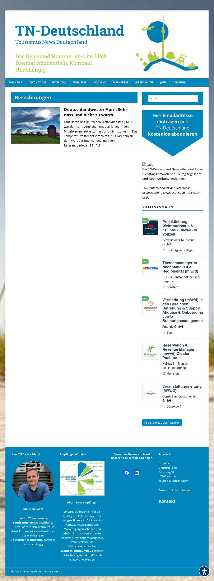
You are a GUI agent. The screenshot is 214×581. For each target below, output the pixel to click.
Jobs (163, 82)
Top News (15, 82)
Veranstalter (144, 82)
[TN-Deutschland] (107, 44)
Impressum (37, 571)
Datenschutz (52, 571)
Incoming (100, 82)
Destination (37, 82)
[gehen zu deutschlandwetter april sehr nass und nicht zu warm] (35, 141)
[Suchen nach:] (172, 98)
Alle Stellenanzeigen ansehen (162, 422)
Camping (179, 82)
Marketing (120, 82)
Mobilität (79, 82)
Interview (59, 82)
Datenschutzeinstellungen (175, 490)
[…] (98, 145)
